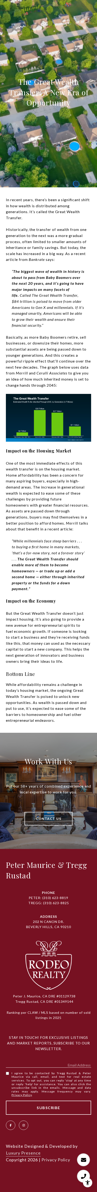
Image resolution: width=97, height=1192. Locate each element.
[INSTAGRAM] (23, 1125)
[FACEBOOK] (10, 1125)
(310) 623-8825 (56, 903)
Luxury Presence (23, 1152)
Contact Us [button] (48, 819)
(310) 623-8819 (55, 898)
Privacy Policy (22, 1095)
